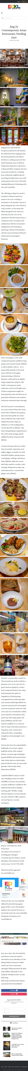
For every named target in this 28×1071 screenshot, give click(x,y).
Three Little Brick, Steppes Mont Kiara (17, 1054)
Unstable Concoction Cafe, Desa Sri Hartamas (17, 1046)
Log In (18, 1)
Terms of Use (17, 1066)
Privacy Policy (24, 1066)
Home (2, 1066)
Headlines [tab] (15, 1023)
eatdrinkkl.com (8, 873)
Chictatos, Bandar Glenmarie (16, 1028)
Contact (9, 1066)
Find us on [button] (13, 990)
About (6, 1066)
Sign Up (24, 1)
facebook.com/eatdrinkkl (18, 913)
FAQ (13, 1066)
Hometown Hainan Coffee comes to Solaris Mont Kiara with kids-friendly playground (16, 1035)
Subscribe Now (14, 1016)
